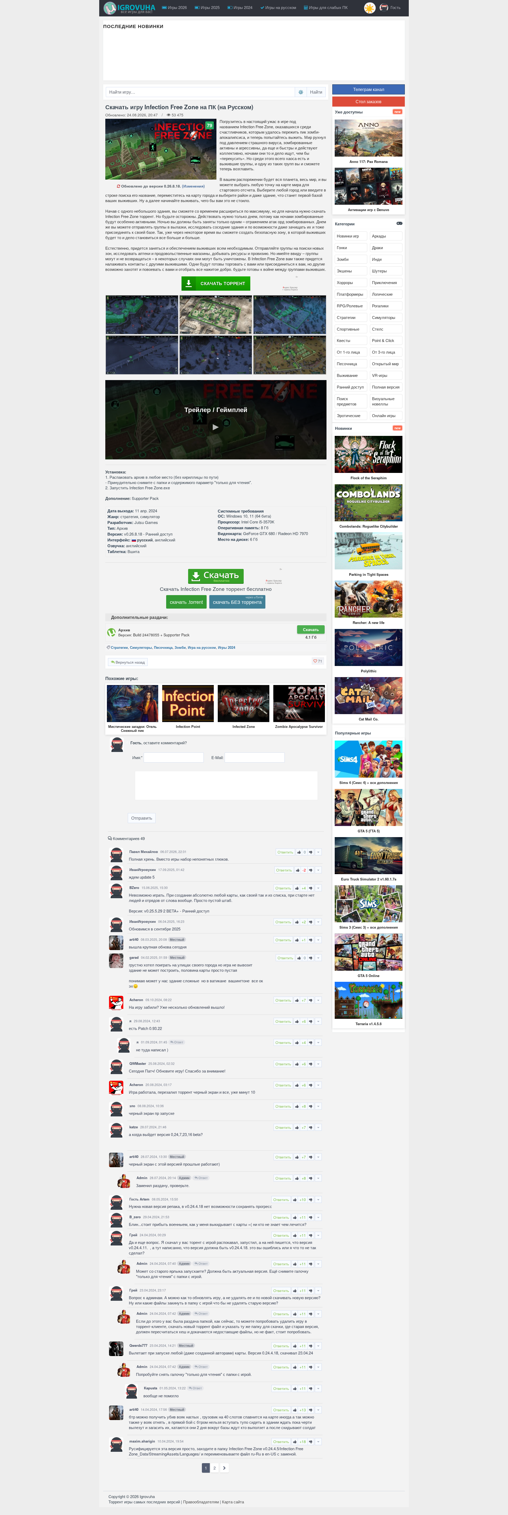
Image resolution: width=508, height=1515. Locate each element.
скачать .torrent (186, 601)
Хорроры (345, 282)
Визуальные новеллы (383, 401)
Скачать (311, 629)
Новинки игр (348, 236)
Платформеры (350, 294)
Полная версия (386, 387)
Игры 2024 (242, 7)
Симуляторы (141, 647)
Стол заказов (369, 101)
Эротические (348, 415)
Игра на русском (202, 647)
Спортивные (348, 329)
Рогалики (380, 305)
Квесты (343, 340)
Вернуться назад (130, 662)
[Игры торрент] (130, 8)
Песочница (163, 647)
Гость (395, 7)
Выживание (347, 375)
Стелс (377, 329)
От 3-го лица (383, 352)
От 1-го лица (348, 352)
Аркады (379, 236)
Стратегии (119, 647)
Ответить (285, 852)
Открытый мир (385, 363)
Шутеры (379, 270)
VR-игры (379, 375)
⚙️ (300, 92)
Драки (377, 247)
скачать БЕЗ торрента (237, 601)
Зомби (180, 647)
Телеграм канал (368, 89)
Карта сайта (233, 1501)
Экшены (344, 270)
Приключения (384, 282)
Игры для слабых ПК (328, 7)
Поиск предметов (346, 401)
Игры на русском (280, 7)
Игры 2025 (210, 7)
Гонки (342, 247)
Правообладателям (201, 1501)
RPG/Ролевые (350, 305)
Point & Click (383, 340)
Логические (382, 294)
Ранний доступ (350, 387)
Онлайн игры (384, 415)
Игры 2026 (177, 7)
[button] (318, 661)
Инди (377, 259)
